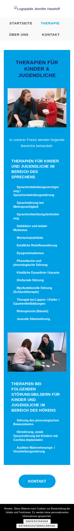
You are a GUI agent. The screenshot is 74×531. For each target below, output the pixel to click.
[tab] (37, 191)
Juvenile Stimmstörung (33, 319)
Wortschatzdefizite (30, 237)
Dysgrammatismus (30, 253)
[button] (37, 481)
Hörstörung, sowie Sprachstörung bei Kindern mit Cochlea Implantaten (35, 435)
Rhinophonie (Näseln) (32, 311)
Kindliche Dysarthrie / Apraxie (38, 272)
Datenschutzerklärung (37, 526)
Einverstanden (37, 521)
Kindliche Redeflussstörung (37, 245)
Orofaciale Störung (30, 280)
